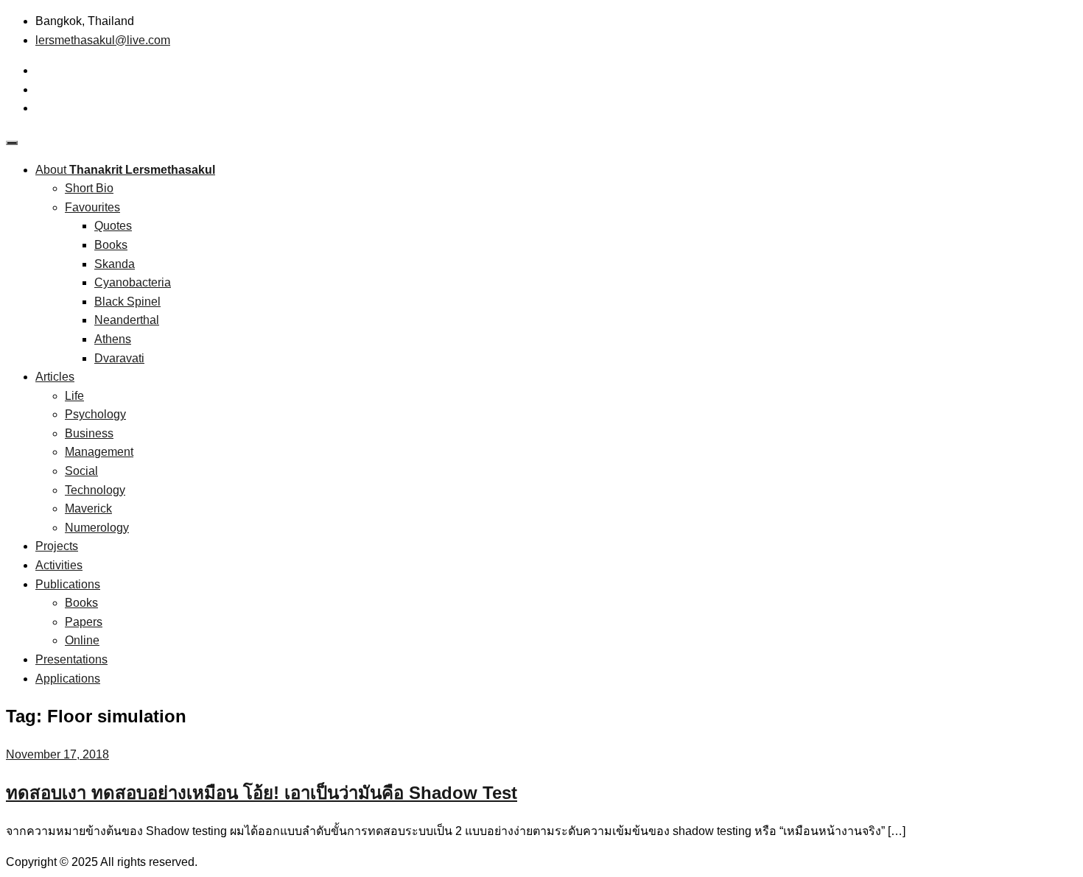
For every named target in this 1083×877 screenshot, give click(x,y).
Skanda (114, 264)
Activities (59, 565)
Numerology (97, 527)
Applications (67, 678)
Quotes (113, 225)
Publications (67, 584)
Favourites (92, 207)
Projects (56, 546)
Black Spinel (127, 301)
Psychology (95, 414)
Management (99, 451)
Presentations (71, 659)
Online (82, 640)
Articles (54, 376)
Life (74, 396)
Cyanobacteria (132, 282)
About (125, 169)
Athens (112, 339)
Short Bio (89, 188)
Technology (95, 490)
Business (89, 433)
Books (110, 245)
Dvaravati (119, 358)
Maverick (88, 508)
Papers (83, 622)
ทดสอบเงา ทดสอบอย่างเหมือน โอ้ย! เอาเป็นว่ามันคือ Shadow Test (261, 793)
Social (81, 471)
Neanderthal (126, 320)
